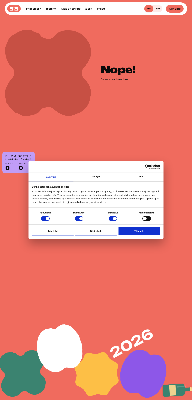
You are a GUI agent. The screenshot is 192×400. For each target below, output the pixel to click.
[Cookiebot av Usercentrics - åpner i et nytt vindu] (147, 166)
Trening (51, 8)
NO (149, 8)
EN (158, 8)
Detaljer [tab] (96, 176)
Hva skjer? (33, 8)
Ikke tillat (53, 231)
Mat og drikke (71, 8)
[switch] (79, 218)
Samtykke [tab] (51, 177)
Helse (101, 8)
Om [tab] (141, 176)
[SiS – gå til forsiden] (14, 8)
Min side (175, 8)
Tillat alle (139, 231)
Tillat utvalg (96, 231)
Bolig (88, 8)
